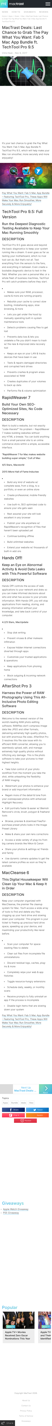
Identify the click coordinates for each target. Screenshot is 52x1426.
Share (16, 1110)
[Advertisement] (26, 113)
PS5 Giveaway (11, 1212)
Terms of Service (26, 1416)
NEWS (5, 12)
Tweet (40, 1110)
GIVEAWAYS (30, 12)
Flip (14, 1114)
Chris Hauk (7, 53)
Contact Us (26, 1406)
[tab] (26, 239)
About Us (26, 1400)
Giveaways (26, 1421)
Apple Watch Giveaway (15, 1209)
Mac (22, 16)
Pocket (28, 1121)
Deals (17, 16)
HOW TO (16, 12)
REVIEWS (43, 12)
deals (23, 1102)
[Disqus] (26, 1161)
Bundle (14, 1102)
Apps (11, 16)
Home (4, 16)
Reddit (40, 1115)
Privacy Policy (26, 1411)
